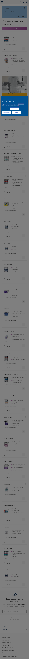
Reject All (16, 112)
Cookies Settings (14, 108)
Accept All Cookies (7, 112)
